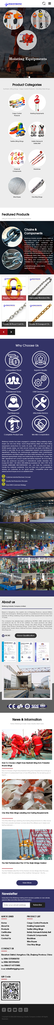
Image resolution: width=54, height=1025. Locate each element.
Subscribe (37, 905)
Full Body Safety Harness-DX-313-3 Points (14, 324)
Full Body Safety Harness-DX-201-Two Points (40, 324)
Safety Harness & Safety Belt (39, 932)
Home (4, 923)
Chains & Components (37, 935)
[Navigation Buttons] (49, 3)
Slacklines (31, 938)
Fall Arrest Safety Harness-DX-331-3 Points (40, 298)
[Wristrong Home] (12, 4)
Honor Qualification (25, 635)
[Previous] (4, 332)
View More (27, 883)
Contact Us (6, 938)
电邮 (2, 904)
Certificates (6, 932)
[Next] (11, 332)
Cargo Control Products (37, 923)
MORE (7, 635)
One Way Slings (33, 944)
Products (5, 929)
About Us (5, 926)
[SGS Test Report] (9, 652)
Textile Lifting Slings (35, 929)
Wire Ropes (32, 941)
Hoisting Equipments (36, 926)
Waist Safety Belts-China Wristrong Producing (14, 298)
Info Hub (5, 935)
